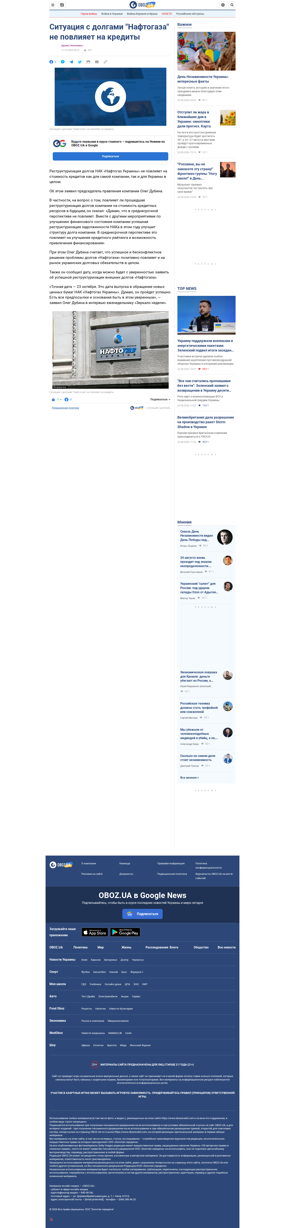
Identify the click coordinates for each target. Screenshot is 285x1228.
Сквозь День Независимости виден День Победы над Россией (196, 536)
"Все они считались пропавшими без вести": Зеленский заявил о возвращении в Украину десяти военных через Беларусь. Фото (204, 386)
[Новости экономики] (136, 408)
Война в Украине (112, 13)
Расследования (157, 947)
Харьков (95, 959)
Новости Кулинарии (121, 1008)
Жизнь (126, 947)
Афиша (85, 1045)
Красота (112, 1045)
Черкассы (138, 959)
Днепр (124, 959)
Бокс (124, 972)
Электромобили (107, 996)
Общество (201, 947)
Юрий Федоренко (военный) (195, 686)
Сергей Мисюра (189, 718)
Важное (184, 24)
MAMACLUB (115, 1033)
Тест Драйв (88, 996)
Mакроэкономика (118, 1020)
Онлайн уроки (113, 984)
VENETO (167, 13)
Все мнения (188, 777)
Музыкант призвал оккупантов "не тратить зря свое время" (195, 188)
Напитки (100, 1008)
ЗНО (136, 984)
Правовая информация (171, 863)
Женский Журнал (140, 1045)
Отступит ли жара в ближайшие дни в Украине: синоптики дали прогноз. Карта (194, 119)
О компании (88, 863)
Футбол (85, 972)
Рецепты (86, 1008)
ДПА (127, 984)
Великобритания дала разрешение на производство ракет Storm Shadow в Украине (205, 422)
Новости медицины (93, 1033)
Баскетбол (99, 972)
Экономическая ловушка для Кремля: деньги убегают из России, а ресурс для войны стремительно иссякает (198, 676)
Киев (84, 959)
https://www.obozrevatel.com (178, 1118)
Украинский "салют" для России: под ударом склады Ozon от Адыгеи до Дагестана (198, 588)
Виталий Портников (191, 572)
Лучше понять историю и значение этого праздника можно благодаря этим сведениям (203, 91)
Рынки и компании (92, 1020)
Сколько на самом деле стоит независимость (197, 758)
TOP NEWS (186, 288)
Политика (80, 947)
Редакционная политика (65, 408)
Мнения (184, 522)
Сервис (136, 996)
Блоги (174, 947)
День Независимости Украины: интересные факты (203, 79)
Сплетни (98, 1045)
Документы (126, 873)
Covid (128, 1033)
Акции (125, 996)
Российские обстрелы (190, 13)
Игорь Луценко (188, 546)
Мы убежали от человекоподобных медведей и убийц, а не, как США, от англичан (198, 734)
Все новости (227, 947)
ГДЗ (83, 984)
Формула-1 (136, 972)
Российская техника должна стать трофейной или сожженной (199, 708)
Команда (124, 863)
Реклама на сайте (92, 873)
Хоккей (113, 972)
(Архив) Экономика (72, 45)
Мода (123, 1045)
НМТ (145, 984)
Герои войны (89, 13)
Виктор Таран (187, 598)
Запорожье (110, 959)
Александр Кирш (189, 744)
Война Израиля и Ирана (142, 13)
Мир (101, 947)
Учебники (95, 984)
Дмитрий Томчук (189, 766)
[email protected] (94, 1199)
